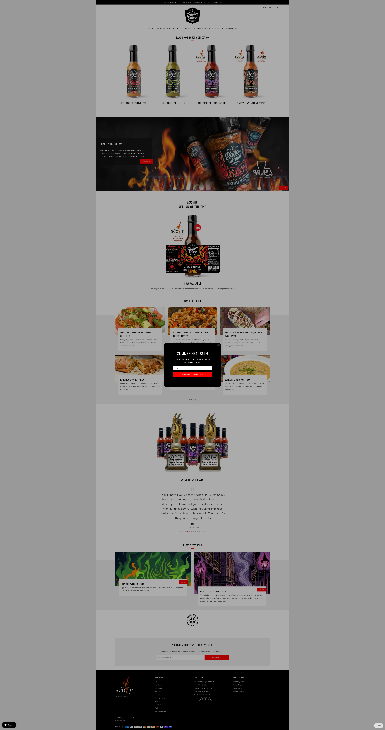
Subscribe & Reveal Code (192, 374)
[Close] (218, 345)
